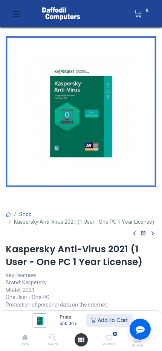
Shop (25, 214)
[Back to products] (143, 234)
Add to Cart (112, 320)
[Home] (24, 338)
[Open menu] (81, 340)
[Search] (53, 338)
